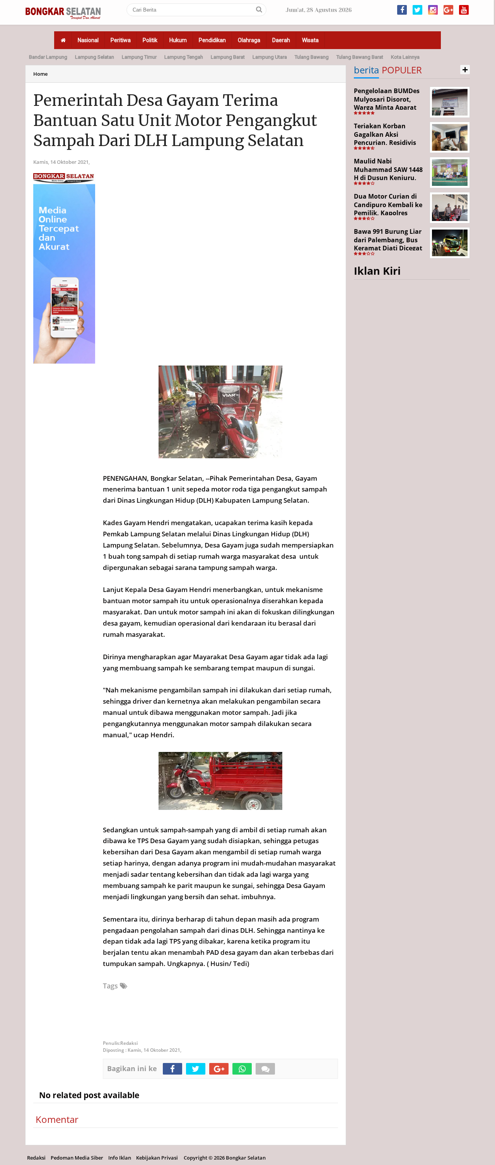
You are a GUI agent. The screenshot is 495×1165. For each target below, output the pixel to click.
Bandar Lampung (48, 57)
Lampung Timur (139, 57)
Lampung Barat (228, 57)
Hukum (178, 40)
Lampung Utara (270, 57)
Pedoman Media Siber (77, 1157)
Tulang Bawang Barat (359, 57)
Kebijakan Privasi (157, 1157)
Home (40, 73)
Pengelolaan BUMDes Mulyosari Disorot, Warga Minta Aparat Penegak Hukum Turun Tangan (389, 107)
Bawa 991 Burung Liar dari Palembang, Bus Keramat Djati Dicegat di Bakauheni (388, 244)
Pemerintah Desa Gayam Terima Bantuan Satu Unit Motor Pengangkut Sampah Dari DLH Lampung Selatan (175, 120)
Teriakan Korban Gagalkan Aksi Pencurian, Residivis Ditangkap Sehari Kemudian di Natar (385, 142)
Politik (150, 40)
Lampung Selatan (94, 57)
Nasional (88, 40)
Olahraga (249, 40)
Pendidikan (212, 40)
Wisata (310, 40)
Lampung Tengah (183, 57)
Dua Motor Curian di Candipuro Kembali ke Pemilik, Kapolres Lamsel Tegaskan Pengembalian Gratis (388, 213)
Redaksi (36, 1157)
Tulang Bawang (312, 57)
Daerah (281, 40)
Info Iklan (119, 1157)
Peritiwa (121, 40)
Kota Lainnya (405, 57)
